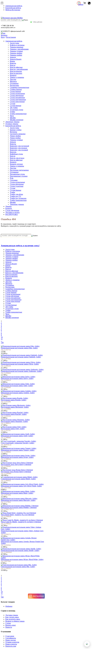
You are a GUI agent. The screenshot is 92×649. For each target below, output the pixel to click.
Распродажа (14, 85)
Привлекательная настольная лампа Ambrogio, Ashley (21, 371)
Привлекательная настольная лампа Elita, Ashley (19, 348)
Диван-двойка (15, 136)
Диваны (8, 206)
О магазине (9, 636)
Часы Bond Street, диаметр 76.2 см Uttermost (17, 515)
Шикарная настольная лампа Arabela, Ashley (18, 393)
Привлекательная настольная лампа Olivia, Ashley (20, 364)
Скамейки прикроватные (19, 87)
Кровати (13, 75)
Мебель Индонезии (12, 10)
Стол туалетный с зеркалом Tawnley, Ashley (17, 443)
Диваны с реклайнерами (19, 49)
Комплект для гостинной (19, 146)
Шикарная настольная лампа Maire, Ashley (17, 493)
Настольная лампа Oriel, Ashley (13, 429)
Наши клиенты (11, 644)
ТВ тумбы (14, 108)
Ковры (12, 61)
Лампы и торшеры (17, 77)
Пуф (11, 178)
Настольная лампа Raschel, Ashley (14, 414)
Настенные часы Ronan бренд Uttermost (16, 472)
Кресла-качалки (16, 71)
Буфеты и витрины (17, 45)
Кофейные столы (16, 154)
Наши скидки (10, 640)
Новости (8, 627)
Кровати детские (16, 164)
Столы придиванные (18, 99)
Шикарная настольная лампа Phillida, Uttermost (19, 507)
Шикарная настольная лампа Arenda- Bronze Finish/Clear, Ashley (22, 542)
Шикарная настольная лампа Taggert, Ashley (18, 450)
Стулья (12, 104)
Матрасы (13, 81)
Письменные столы (17, 174)
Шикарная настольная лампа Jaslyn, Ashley (17, 378)
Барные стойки (15, 130)
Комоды (13, 63)
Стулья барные (15, 106)
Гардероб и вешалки (17, 134)
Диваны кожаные (16, 47)
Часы (12, 116)
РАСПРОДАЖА (11, 214)
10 (2, 337)
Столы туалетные (16, 186)
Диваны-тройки (16, 55)
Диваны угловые (16, 51)
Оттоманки (14, 83)
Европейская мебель (13, 8)
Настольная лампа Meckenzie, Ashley (15, 407)
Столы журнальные (17, 93)
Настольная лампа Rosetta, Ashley (13, 400)
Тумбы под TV (15, 196)
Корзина (4, 35)
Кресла (12, 65)
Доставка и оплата (12, 212)
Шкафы (13, 118)
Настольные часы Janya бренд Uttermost (16, 464)
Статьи (8, 623)
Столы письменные (17, 97)
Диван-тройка (15, 138)
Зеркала (13, 57)
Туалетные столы (16, 110)
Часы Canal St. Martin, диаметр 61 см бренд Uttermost (21, 522)
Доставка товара (11, 615)
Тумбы (12, 112)
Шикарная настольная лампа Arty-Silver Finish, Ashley (21, 486)
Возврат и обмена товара (14, 621)
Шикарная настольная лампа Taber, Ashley (17, 386)
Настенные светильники (19, 170)
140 (2, 343)
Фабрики (8, 606)
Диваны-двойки (16, 53)
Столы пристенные (17, 101)
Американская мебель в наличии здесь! (20, 245)
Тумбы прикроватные (18, 114)
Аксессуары (14, 43)
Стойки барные (16, 89)
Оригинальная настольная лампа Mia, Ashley (18, 567)
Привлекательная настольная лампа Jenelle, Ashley (20, 550)
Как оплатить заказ (12, 619)
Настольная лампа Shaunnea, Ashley (14, 421)
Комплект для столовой (19, 150)
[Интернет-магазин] (12, 18)
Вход (3, 37)
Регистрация (11, 37)
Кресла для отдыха (17, 158)
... (1, 341)
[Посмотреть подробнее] (20, 346)
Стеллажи (14, 180)
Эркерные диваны (12, 122)
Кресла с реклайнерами (19, 69)
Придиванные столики (18, 176)
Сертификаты (10, 638)
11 (2, 339)
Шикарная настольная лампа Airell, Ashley (17, 436)
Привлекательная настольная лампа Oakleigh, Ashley (21, 357)
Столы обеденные (17, 95)
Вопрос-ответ (10, 625)
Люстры (13, 79)
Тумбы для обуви (16, 194)
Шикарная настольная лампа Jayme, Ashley (17, 457)
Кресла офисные (16, 67)
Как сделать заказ (12, 617)
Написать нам (10, 646)
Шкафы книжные (16, 120)
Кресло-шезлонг (16, 73)
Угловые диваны (11, 124)
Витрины (13, 132)
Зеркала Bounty (16, 59)
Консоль (13, 152)
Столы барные (15, 91)
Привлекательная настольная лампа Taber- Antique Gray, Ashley (22, 532)
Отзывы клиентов (12, 642)
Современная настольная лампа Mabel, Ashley (18, 479)
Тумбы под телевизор (18, 198)
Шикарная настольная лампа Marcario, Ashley (18, 500)
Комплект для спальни (18, 148)
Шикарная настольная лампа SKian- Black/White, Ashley (22, 559)
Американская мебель (13, 6)
